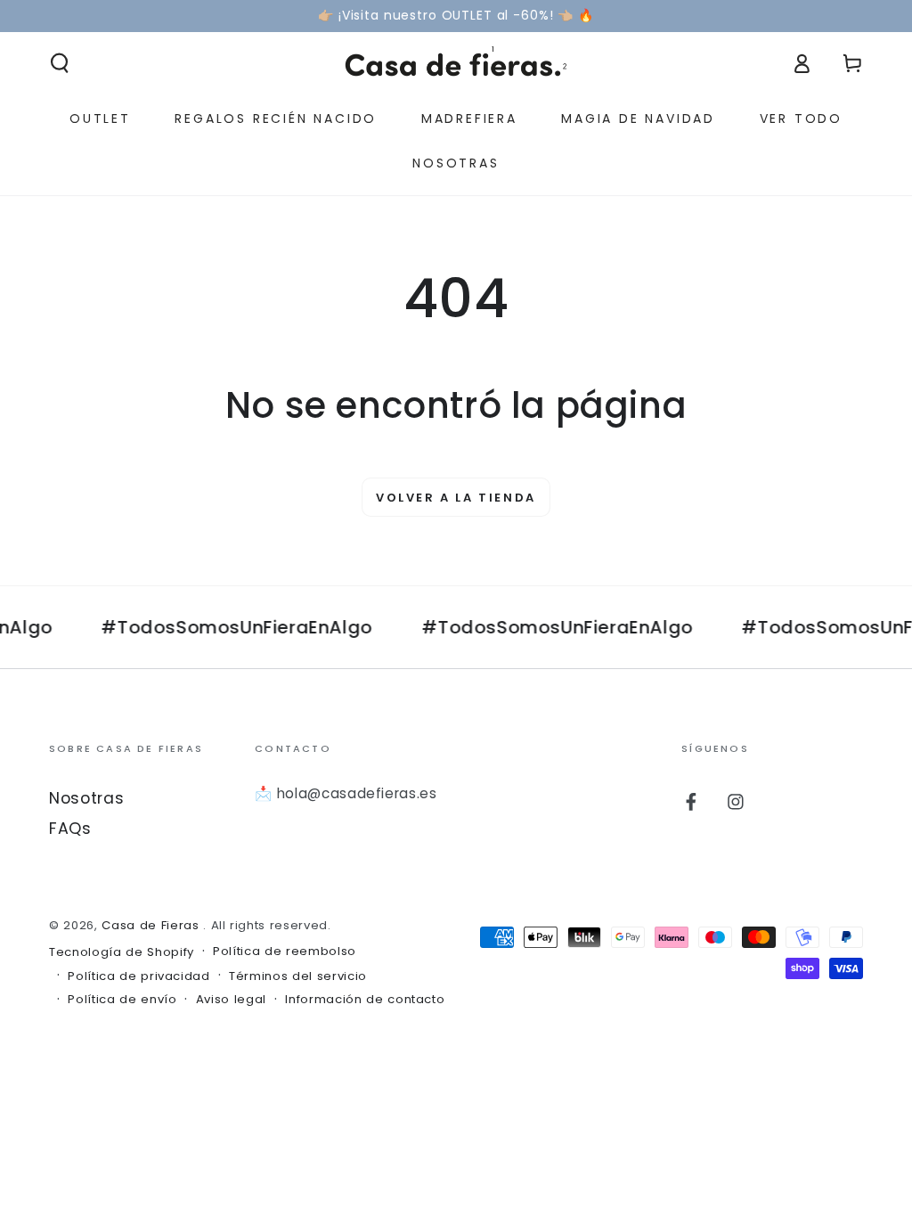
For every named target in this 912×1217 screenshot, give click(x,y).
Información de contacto (364, 1000)
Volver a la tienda (456, 497)
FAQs (70, 828)
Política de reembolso (284, 951)
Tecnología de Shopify (121, 952)
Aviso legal (231, 1000)
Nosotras (86, 798)
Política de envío (122, 1000)
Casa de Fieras (152, 925)
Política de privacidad (139, 976)
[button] (60, 63)
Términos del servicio (298, 976)
